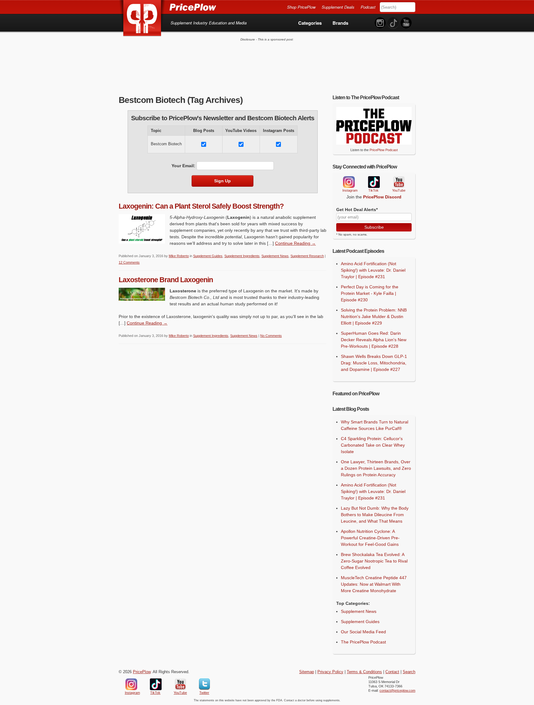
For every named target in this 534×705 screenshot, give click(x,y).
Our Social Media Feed (363, 631)
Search (409, 672)
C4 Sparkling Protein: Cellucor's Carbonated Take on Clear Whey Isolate (373, 445)
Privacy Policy (330, 672)
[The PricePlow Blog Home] (142, 18)
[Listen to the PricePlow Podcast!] (374, 143)
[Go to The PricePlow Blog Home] (167, 6)
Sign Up (222, 180)
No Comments (271, 336)
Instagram (348, 182)
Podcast (368, 7)
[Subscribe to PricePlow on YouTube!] (406, 23)
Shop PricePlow (301, 7)
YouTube (398, 182)
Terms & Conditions (364, 672)
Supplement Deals (338, 7)
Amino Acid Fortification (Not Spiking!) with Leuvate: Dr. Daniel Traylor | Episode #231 (373, 270)
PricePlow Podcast (384, 150)
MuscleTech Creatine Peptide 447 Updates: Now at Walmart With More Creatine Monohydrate (374, 584)
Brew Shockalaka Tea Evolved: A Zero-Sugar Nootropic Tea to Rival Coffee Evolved (374, 561)
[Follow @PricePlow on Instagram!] (380, 23)
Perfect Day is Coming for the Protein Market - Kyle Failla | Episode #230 (369, 293)
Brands (340, 22)
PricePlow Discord (382, 196)
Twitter (204, 684)
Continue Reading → (295, 243)
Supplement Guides (207, 256)
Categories (310, 22)
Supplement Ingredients (242, 256)
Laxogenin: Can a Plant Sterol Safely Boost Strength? (201, 206)
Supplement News (275, 256)
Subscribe (374, 227)
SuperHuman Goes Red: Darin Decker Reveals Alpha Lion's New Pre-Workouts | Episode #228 (373, 340)
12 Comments (129, 262)
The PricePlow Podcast (363, 641)
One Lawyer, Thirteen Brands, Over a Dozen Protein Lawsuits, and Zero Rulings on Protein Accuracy (376, 468)
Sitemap (306, 672)
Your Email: (183, 165)
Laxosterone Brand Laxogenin (166, 280)
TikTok (373, 182)
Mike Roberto (179, 256)
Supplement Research (307, 256)
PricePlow (141, 672)
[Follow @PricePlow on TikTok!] (393, 23)
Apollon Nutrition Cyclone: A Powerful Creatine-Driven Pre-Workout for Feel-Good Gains (370, 538)
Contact (392, 672)
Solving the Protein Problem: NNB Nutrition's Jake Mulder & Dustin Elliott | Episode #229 (374, 316)
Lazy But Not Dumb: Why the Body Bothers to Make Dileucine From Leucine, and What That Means (375, 515)
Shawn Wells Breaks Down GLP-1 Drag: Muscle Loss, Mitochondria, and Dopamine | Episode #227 (374, 363)
